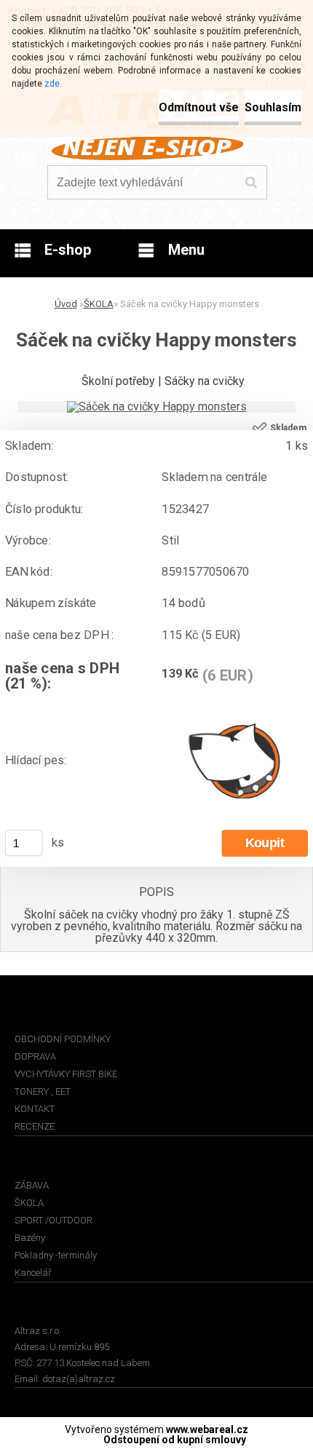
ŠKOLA (99, 303)
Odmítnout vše (199, 107)
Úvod (66, 303)
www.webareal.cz (207, 1429)
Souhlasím (273, 107)
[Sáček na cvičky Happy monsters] (157, 406)
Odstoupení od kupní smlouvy (174, 1439)
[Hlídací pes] (235, 760)
